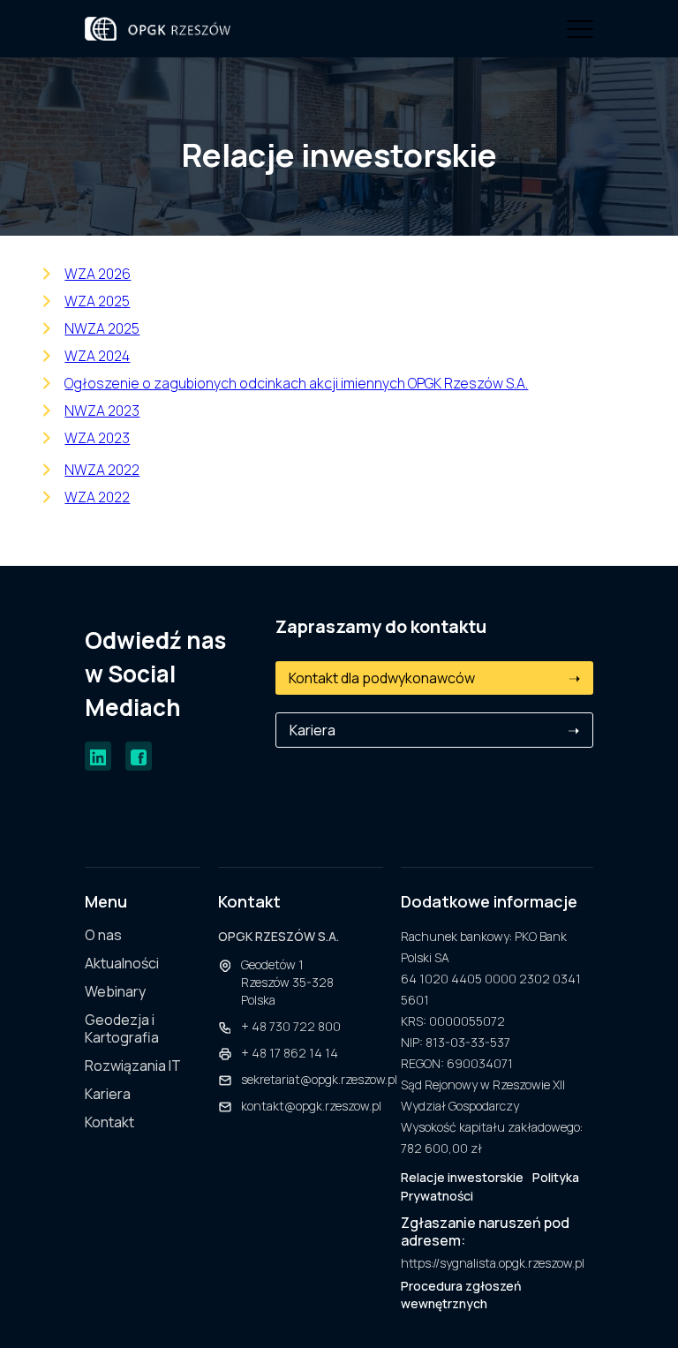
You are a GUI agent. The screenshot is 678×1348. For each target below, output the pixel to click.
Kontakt (109, 1122)
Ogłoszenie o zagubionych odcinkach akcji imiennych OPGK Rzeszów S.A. (296, 383)
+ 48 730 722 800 (291, 1026)
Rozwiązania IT (133, 1066)
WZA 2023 (97, 438)
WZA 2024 (97, 355)
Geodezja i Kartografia (122, 1029)
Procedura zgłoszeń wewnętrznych (461, 1294)
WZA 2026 (97, 273)
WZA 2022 (97, 497)
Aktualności (122, 963)
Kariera (434, 730)
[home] (157, 28)
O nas (103, 935)
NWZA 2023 (101, 410)
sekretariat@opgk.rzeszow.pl (319, 1079)
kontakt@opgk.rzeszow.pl (311, 1105)
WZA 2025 (97, 301)
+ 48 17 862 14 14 (289, 1052)
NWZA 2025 (101, 328)
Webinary (115, 992)
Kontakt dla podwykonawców (434, 678)
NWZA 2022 (101, 469)
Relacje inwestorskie (462, 1177)
